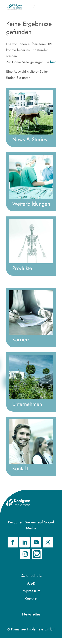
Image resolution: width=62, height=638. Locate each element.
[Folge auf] (37, 554)
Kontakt (31, 599)
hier (53, 62)
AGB (31, 583)
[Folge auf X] (48, 542)
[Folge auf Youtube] (36, 542)
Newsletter (31, 614)
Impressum (31, 591)
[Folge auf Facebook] (13, 542)
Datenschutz (31, 575)
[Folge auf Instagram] (25, 554)
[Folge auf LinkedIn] (24, 542)
